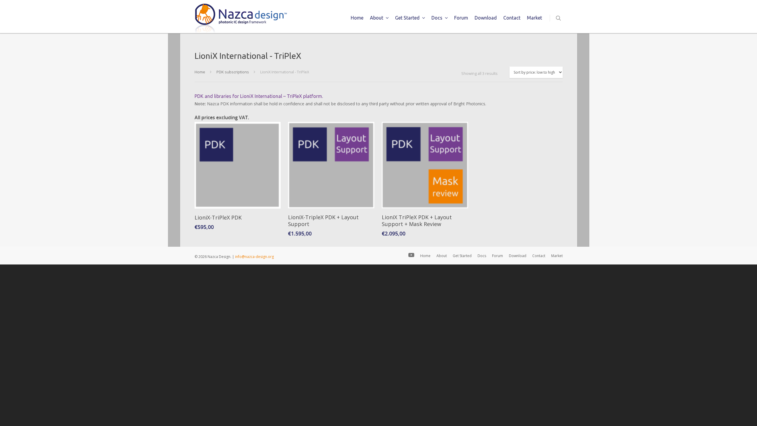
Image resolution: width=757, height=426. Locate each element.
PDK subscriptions (232, 72)
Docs (436, 17)
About (376, 17)
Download (486, 17)
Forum (461, 17)
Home (357, 17)
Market (534, 17)
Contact (511, 17)
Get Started (407, 17)
